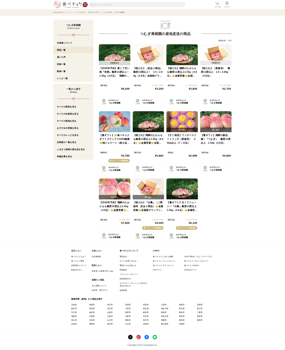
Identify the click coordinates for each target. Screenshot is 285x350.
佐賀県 (74, 324)
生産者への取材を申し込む (103, 271)
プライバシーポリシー (129, 274)
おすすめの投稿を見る (68, 128)
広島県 (92, 320)
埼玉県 (110, 308)
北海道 (74, 305)
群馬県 (92, 308)
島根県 (199, 316)
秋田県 (146, 305)
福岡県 (199, 320)
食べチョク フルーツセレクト (196, 261)
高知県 (182, 320)
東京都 (146, 308)
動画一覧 (61, 71)
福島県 (182, 305)
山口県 (110, 320)
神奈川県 (164, 308)
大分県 (128, 324)
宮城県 (128, 305)
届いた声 (61, 57)
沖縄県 (182, 324)
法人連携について (99, 286)
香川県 (146, 320)
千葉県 (128, 308)
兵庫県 (128, 316)
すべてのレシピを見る (68, 135)
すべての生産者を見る (68, 114)
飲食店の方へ (76, 270)
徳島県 (128, 320)
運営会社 (123, 257)
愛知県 (182, 312)
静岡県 (164, 312)
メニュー (227, 7)
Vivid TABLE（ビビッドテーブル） (198, 257)
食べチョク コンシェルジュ (164, 261)
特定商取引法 (125, 279)
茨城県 (199, 305)
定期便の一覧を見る (66, 142)
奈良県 (146, 316)
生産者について (64, 43)
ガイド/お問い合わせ (128, 261)
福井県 (92, 312)
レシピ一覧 (62, 78)
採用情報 (123, 290)
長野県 (128, 312)
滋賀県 (74, 316)
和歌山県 (164, 316)
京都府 (92, 316)
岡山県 (74, 320)
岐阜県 (146, 312)
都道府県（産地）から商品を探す (87, 299)
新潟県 (182, 308)
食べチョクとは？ (78, 257)
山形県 (164, 305)
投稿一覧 (61, 64)
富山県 (199, 308)
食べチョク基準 (77, 261)
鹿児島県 (164, 324)
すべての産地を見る (66, 121)
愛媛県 (164, 320)
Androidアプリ (190, 270)
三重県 (199, 312)
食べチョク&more (191, 265)
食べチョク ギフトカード (163, 265)
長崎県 (92, 324)
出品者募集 (96, 257)
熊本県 (110, 324)
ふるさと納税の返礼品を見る (71, 149)
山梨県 (110, 312)
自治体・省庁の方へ (100, 290)
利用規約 (123, 270)
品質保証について (78, 265)
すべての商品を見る (66, 106)
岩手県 (110, 305)
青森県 (92, 305)
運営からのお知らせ (128, 265)
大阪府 (110, 316)
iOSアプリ (157, 270)
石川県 (74, 312)
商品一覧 (61, 50)
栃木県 (74, 308)
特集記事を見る (64, 156)
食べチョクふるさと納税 (163, 257)
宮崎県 (146, 324)
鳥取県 (182, 316)
